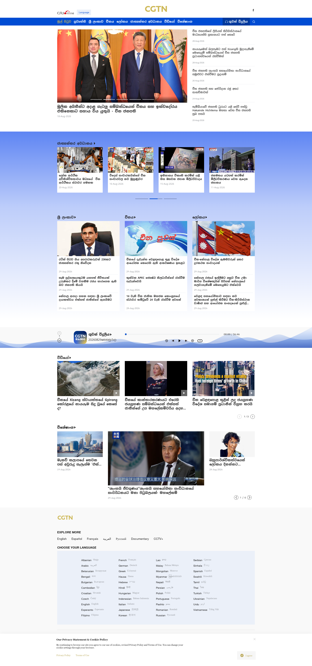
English (62, 538)
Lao (161, 560)
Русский (121, 538)
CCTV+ (158, 538)
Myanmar (169, 576)
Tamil (199, 582)
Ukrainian (205, 598)
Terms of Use (82, 655)
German (128, 565)
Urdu (199, 604)
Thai (198, 587)
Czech (88, 598)
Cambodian (90, 587)
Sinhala (201, 565)
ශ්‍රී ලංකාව (65, 217)
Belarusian (93, 571)
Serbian (202, 560)
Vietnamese (206, 609)
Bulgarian (92, 582)
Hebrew (127, 582)
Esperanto (92, 609)
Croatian (91, 593)
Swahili (202, 576)
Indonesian (134, 598)
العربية (107, 538)
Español (77, 538)
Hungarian (129, 593)
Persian (164, 587)
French (127, 560)
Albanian (89, 560)
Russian (165, 615)
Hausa (126, 576)
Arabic (89, 565)
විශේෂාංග (65, 427)
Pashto (163, 604)
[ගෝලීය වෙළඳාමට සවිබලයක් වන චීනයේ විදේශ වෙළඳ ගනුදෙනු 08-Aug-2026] (130, 160)
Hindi (124, 587)
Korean (127, 615)
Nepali (163, 582)
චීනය (129, 217)
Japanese (128, 609)
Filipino (90, 615)
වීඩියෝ (63, 358)
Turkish (201, 593)
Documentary (140, 538)
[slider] (126, 334)
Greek (127, 571)
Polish (163, 593)
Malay (167, 565)
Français (92, 538)
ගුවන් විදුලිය (238, 21)
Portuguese (168, 598)
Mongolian (167, 571)
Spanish (202, 571)
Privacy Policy (63, 655)
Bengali (88, 576)
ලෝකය (198, 217)
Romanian (166, 609)
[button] (96, 99)
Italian (126, 604)
